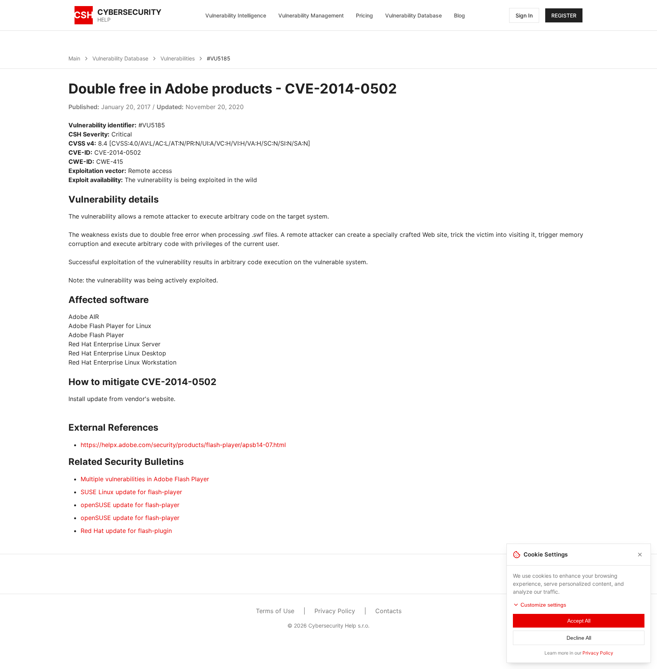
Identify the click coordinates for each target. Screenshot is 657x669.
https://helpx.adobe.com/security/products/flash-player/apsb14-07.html (183, 445)
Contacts (388, 611)
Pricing (364, 15)
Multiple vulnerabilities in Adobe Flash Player (145, 479)
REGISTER (563, 15)
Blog (459, 15)
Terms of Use (275, 611)
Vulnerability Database (413, 15)
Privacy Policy (334, 611)
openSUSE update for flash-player (130, 505)
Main (74, 58)
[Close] (639, 554)
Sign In (524, 15)
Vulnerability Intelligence (235, 15)
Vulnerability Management (311, 15)
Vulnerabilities (177, 58)
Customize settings (543, 605)
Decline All (579, 638)
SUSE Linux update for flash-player (131, 492)
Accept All (578, 621)
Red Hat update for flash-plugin (126, 530)
